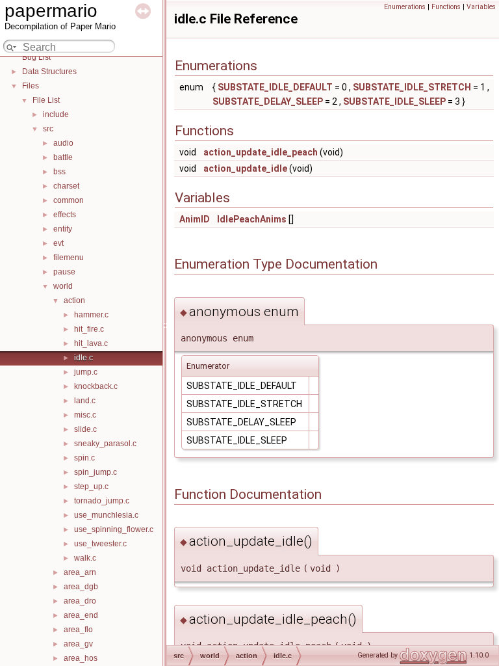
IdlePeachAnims (252, 219)
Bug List (36, 57)
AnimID (194, 219)
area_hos (80, 658)
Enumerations (405, 7)
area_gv (78, 643)
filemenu (68, 257)
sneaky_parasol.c (105, 443)
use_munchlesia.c (106, 515)
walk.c (85, 558)
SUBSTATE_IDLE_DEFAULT (275, 87)
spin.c (84, 457)
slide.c (85, 429)
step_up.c (91, 486)
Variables (481, 7)
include (56, 114)
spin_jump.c (95, 472)
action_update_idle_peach (260, 152)
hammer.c (91, 314)
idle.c (83, 357)
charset (66, 186)
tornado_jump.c (101, 500)
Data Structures (49, 71)
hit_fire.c (89, 329)
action (74, 300)
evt (58, 243)
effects (64, 214)
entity (62, 228)
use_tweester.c (100, 543)
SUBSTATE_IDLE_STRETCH (412, 87)
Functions (446, 7)
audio (63, 143)
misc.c (85, 415)
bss (59, 171)
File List (46, 100)
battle (63, 157)
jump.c (85, 372)
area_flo (78, 629)
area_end (81, 615)
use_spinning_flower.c (113, 529)
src (48, 128)
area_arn (80, 572)
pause (64, 271)
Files (30, 85)
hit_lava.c (91, 343)
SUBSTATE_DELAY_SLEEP (267, 101)
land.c (85, 400)
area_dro (80, 601)
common (68, 200)
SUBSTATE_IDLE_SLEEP (394, 101)
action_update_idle (245, 168)
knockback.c (96, 386)
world (63, 286)
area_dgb (81, 586)
